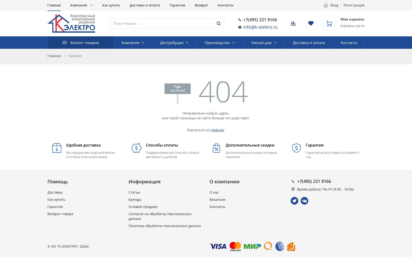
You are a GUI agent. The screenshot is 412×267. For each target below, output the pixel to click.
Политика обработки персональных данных (165, 225)
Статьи (134, 192)
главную (217, 130)
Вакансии (217, 199)
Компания (79, 5)
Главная (54, 5)
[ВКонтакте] (304, 201)
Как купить (111, 5)
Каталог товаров (84, 42)
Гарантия (177, 5)
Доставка (54, 192)
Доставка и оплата (145, 5)
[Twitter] (294, 201)
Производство (217, 42)
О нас (214, 192)
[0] (293, 24)
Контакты (225, 5)
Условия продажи (143, 206)
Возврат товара (60, 214)
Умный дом (261, 42)
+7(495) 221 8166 (260, 19)
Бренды (135, 199)
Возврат (201, 5)
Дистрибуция (171, 42)
